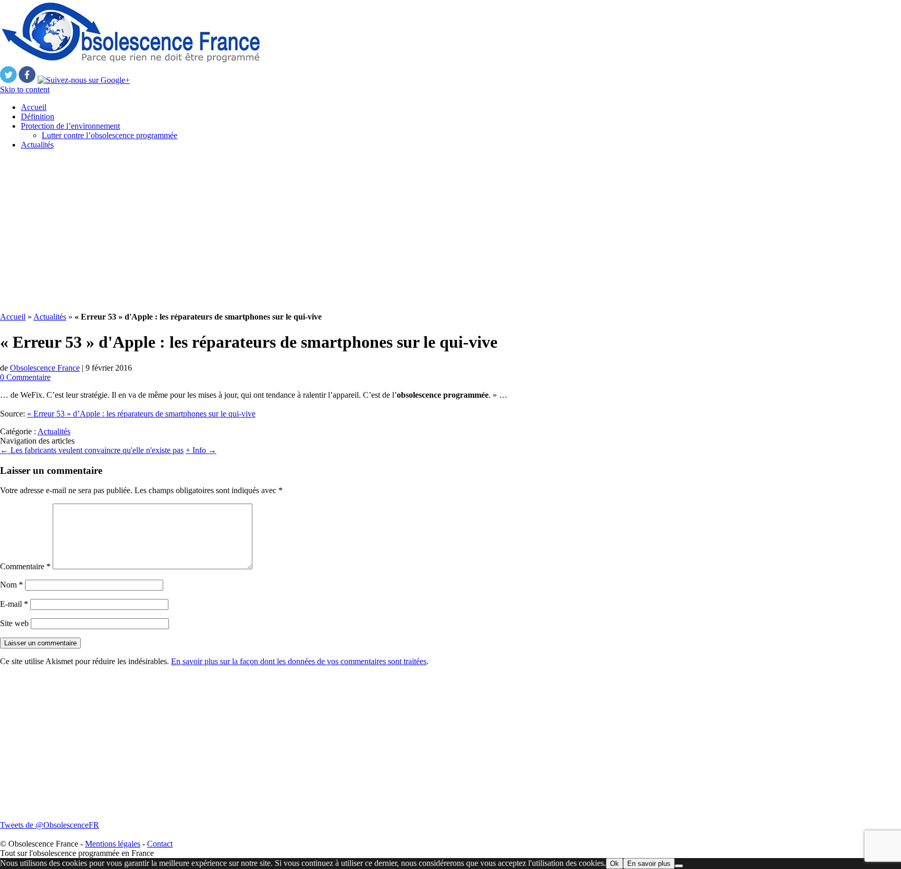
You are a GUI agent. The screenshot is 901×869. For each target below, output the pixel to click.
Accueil (33, 107)
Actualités (37, 144)
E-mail (14, 603)
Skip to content (25, 89)
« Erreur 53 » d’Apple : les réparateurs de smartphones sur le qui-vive (141, 413)
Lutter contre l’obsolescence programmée (109, 135)
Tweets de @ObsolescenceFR (49, 825)
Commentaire (25, 566)
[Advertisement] (313, 231)
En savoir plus (649, 863)
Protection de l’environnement (70, 125)
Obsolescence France (45, 367)
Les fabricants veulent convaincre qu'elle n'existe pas (92, 450)
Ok (614, 863)
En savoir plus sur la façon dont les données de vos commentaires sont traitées (299, 661)
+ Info (201, 450)
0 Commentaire (25, 377)
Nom (11, 584)
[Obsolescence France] (130, 61)
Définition (37, 116)
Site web (14, 623)
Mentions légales (112, 843)
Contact (160, 843)
